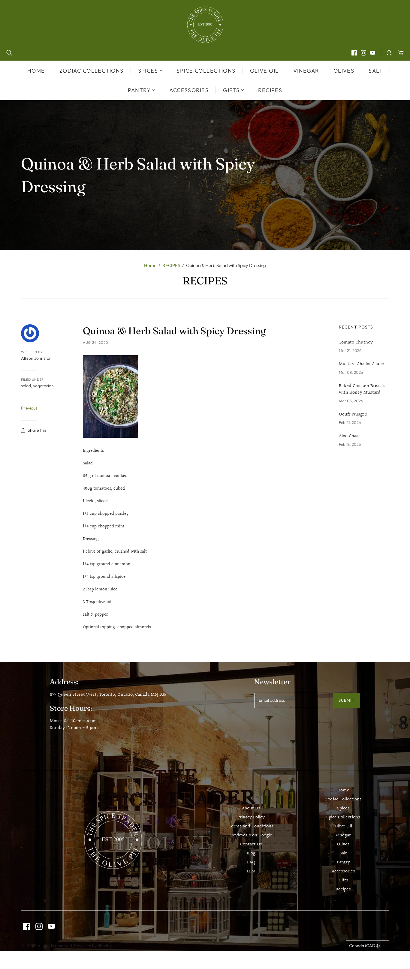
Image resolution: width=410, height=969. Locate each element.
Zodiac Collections (91, 70)
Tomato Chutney (356, 342)
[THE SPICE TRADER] (205, 25)
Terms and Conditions (251, 826)
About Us (251, 808)
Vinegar (306, 70)
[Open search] (9, 53)
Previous (29, 408)
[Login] (389, 53)
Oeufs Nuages (353, 414)
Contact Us (251, 844)
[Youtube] (372, 53)
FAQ (251, 862)
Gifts (343, 880)
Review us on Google (251, 835)
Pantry (343, 862)
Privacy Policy (251, 817)
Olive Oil (264, 70)
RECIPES (171, 265)
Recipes (270, 90)
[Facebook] (354, 53)
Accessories (189, 90)
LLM (251, 871)
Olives (343, 70)
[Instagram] (363, 53)
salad (26, 385)
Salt (376, 70)
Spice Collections (205, 70)
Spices (343, 808)
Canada (364, 945)
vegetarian (43, 385)
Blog (251, 853)
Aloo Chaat (349, 436)
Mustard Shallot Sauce (361, 364)
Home (36, 70)
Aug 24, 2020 (96, 342)
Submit (346, 700)
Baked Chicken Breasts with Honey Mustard (362, 389)
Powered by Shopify (93, 945)
